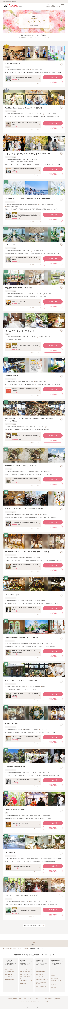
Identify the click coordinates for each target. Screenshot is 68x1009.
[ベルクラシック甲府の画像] (34, 53)
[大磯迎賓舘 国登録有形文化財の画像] (34, 756)
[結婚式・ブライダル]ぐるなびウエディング (12, 948)
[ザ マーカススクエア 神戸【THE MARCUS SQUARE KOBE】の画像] (34, 188)
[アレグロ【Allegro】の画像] (34, 584)
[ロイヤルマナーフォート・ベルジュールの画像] (34, 320)
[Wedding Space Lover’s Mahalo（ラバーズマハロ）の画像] (34, 97)
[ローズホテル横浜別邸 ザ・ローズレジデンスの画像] (34, 627)
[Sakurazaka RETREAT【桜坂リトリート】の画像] (34, 455)
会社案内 (10, 998)
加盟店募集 (57, 998)
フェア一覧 (54, 77)
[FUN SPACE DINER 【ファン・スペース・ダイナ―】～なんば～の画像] (34, 541)
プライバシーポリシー (29, 998)
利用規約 (15, 998)
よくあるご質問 (44, 1001)
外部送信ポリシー (39, 998)
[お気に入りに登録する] (61, 64)
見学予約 (54, 82)
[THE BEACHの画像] (34, 842)
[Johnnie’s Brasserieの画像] (34, 234)
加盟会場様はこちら (49, 998)
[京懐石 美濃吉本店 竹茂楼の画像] (34, 799)
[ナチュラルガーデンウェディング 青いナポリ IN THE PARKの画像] (34, 143)
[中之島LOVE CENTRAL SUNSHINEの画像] (34, 277)
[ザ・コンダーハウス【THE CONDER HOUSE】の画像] (34, 885)
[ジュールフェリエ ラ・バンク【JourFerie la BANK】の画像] (34, 498)
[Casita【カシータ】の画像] (34, 713)
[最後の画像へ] (62, 53)
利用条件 (21, 998)
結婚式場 (26, 948)
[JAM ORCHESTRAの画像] (34, 365)
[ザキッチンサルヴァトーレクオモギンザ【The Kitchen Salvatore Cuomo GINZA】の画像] (34, 408)
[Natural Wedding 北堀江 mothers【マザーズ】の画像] (34, 670)
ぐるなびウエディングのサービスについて (29, 1001)
